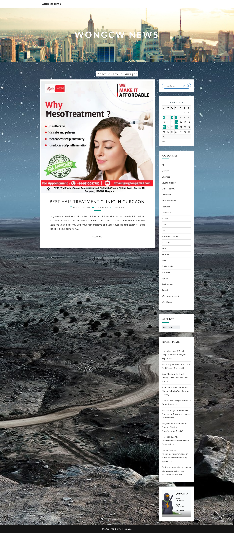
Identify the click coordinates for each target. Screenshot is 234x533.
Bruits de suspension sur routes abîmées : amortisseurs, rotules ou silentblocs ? (176, 471)
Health (165, 218)
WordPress (167, 302)
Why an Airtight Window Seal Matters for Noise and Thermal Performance (176, 414)
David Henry (101, 207)
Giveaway (166, 212)
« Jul (164, 141)
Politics (165, 254)
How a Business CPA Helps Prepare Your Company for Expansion (174, 355)
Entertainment (169, 200)
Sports (165, 278)
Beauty (165, 170)
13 (177, 122)
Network (166, 242)
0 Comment (118, 207)
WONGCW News (51, 4)
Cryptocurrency (169, 182)
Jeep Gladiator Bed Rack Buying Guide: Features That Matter (175, 378)
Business (166, 176)
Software (166, 272)
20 (177, 127)
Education (166, 194)
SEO (164, 260)
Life (163, 230)
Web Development (170, 296)
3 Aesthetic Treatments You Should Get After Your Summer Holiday (176, 391)
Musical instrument (171, 236)
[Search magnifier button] (188, 86)
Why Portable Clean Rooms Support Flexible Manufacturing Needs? (174, 427)
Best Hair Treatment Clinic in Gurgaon (97, 201)
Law (164, 224)
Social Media (167, 266)
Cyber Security (168, 188)
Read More (97, 236)
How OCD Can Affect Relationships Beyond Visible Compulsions (175, 441)
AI (163, 164)
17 (164, 127)
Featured (166, 206)
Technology (167, 284)
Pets (164, 248)
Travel (165, 290)
